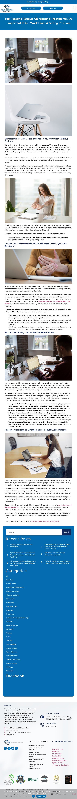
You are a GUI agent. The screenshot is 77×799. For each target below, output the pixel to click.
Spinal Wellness (12, 656)
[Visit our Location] (42, 716)
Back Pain (9, 580)
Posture (9, 633)
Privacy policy (41, 796)
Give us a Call (51, 723)
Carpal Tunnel (11, 584)
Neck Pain (9, 610)
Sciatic (8, 637)
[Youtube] (12, 748)
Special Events (11, 652)
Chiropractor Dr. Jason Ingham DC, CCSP (45, 521)
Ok (33, 796)
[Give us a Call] (42, 725)
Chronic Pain (10, 599)
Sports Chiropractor (13, 659)
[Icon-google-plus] (9, 748)
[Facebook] (5, 748)
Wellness (9, 671)
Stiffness (9, 667)
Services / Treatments (38, 741)
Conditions (10, 603)
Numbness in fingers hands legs (17, 618)
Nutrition (9, 621)
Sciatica (9, 640)
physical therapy (12, 625)
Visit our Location (52, 714)
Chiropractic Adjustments (15, 587)
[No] (74, 794)
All (7, 576)
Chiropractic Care (12, 591)
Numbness (10, 614)
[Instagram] (16, 748)
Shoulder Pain (11, 644)
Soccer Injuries (11, 648)
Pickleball (9, 629)
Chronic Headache (12, 595)
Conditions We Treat (62, 741)
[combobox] (34, 532)
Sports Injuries (11, 663)
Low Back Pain (11, 606)
